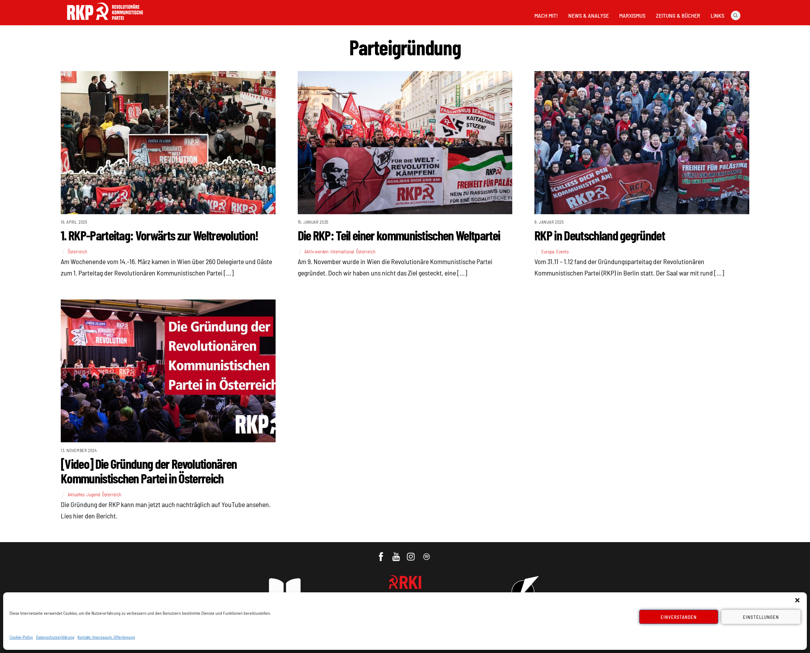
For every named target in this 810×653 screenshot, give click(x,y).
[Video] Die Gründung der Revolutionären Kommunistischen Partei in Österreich (149, 471)
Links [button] (717, 15)
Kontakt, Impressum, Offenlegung (106, 637)
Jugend (93, 494)
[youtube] (396, 553)
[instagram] (412, 553)
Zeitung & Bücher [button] (678, 15)
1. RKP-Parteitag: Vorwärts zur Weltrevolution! (160, 235)
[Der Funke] (105, 21)
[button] (797, 600)
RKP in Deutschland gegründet (599, 235)
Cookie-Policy (21, 637)
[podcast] (427, 553)
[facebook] (381, 553)
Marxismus (632, 15)
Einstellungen (761, 617)
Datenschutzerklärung (55, 637)
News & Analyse (588, 15)
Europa (547, 251)
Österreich (77, 251)
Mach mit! (546, 15)
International (342, 251)
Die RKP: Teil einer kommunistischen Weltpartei (399, 235)
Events (562, 251)
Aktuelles (76, 494)
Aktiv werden (316, 251)
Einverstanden (679, 617)
